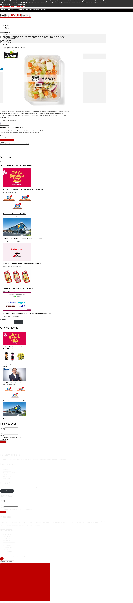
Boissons (8, 35)
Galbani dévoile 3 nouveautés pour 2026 (14, 214)
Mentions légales (7, 551)
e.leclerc (51, 522)
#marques (16, 138)
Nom (1, 431)
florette (2, 125)
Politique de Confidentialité (17, 6)
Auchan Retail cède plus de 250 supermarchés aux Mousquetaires (22, 263)
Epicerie (7, 471)
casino (34, 522)
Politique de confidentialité (10, 553)
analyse (16, 523)
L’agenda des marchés (9, 542)
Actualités (6, 25)
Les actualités (7, 536)
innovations (70, 522)
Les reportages (7, 538)
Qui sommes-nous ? (8, 547)
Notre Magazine (7, 534)
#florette (9, 138)
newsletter (8, 525)
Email (1, 136)
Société (2, 435)
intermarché (77, 522)
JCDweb (28, 556)
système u (31, 525)
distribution (42, 523)
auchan (22, 522)
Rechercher (3, 319)
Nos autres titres (7, 545)
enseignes (61, 523)
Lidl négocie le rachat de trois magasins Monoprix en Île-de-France (22, 239)
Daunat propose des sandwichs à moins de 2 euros (18, 288)
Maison (7, 474)
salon (21, 525)
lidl (87, 522)
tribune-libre (38, 525)
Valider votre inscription (7, 140)
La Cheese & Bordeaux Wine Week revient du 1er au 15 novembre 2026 (23, 189)
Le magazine (6, 22)
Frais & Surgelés (4, 32)
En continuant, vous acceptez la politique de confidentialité (17, 509)
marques (6, 125)
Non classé (7, 476)
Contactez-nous (7, 549)
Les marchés (6, 540)
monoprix (2, 525)
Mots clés (2, 138)
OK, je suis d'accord (5, 6)
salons (25, 525)
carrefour (29, 522)
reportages (15, 525)
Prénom (2, 428)
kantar (82, 522)
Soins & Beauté (8, 478)
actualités (6, 522)
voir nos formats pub (7, 491)
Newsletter (6, 48)
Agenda (5, 45)
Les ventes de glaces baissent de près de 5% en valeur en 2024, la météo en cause (27, 313)
